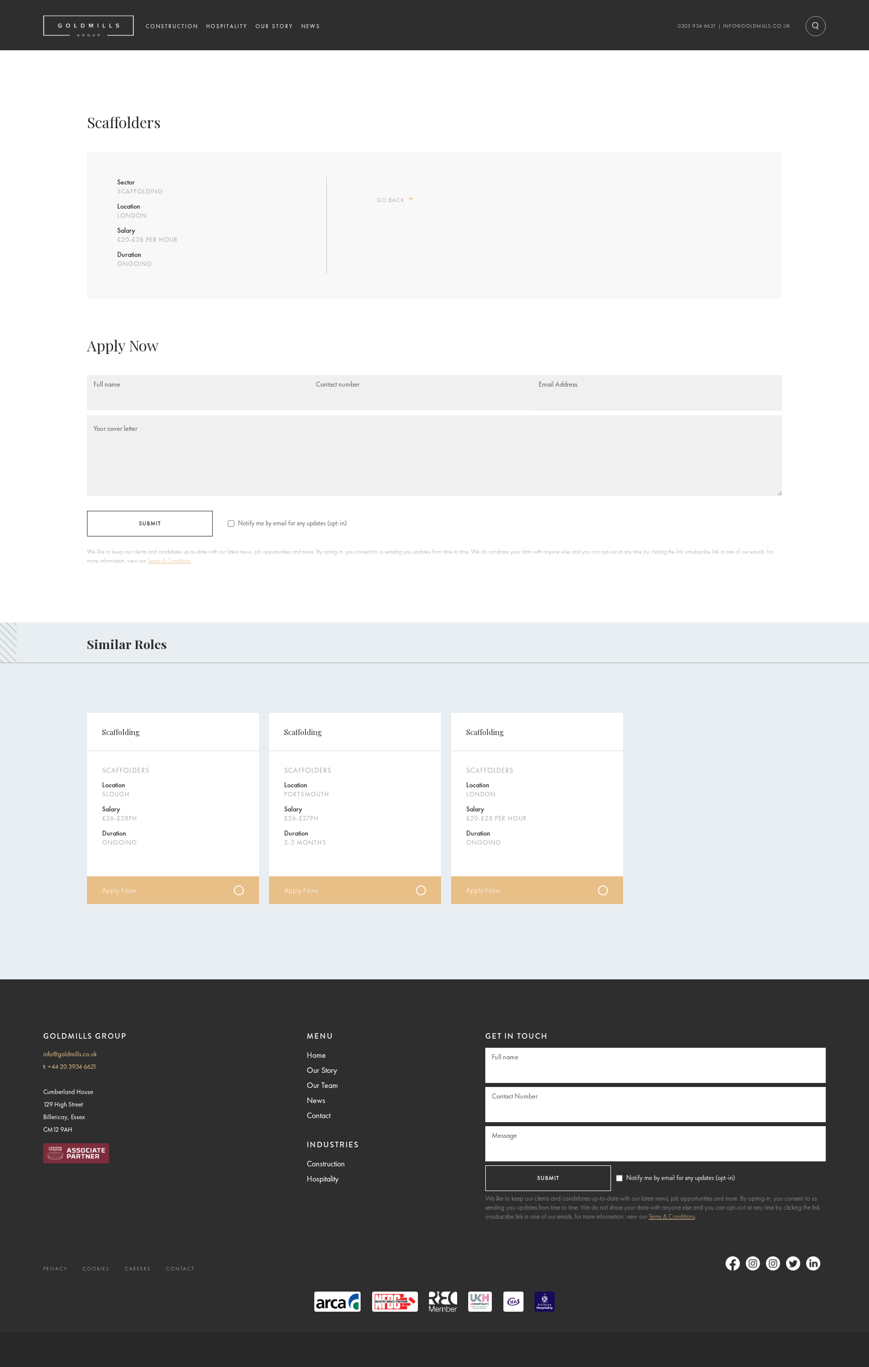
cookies (96, 1268)
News (316, 1100)
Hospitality (322, 1178)
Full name (107, 384)
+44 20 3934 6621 (72, 1066)
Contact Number (515, 1096)
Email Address (558, 384)
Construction (326, 1163)
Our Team (322, 1085)
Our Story (322, 1070)
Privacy (55, 1268)
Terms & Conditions (169, 561)
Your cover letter (115, 427)
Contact (318, 1115)
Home (316, 1055)
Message (504, 1135)
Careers (138, 1268)
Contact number (338, 384)
